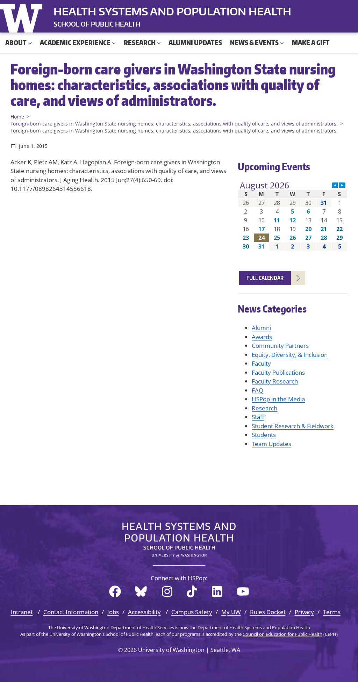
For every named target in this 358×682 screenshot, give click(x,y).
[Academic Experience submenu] (114, 43)
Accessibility (144, 612)
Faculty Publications (278, 372)
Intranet (22, 612)
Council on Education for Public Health (282, 634)
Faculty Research (275, 381)
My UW (231, 612)
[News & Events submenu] (282, 43)
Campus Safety (191, 612)
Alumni (261, 328)
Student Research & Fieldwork (293, 426)
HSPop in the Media (278, 399)
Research (264, 408)
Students (264, 435)
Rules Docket (268, 612)
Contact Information (70, 612)
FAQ (257, 390)
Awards (262, 337)
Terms (332, 612)
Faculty (261, 363)
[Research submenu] (159, 43)
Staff (258, 417)
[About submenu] (30, 43)
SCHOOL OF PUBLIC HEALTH (96, 24)
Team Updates (271, 444)
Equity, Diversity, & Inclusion (290, 355)
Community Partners (280, 346)
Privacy (304, 612)
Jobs (113, 612)
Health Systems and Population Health (172, 11)
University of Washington (22, 17)
